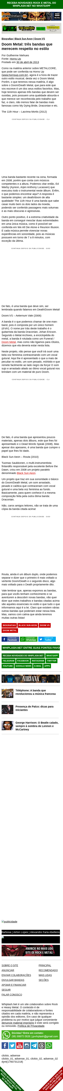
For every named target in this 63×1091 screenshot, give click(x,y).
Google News (23, 666)
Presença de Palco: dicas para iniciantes (34, 708)
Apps (47, 666)
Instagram (38, 661)
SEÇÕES (44, 980)
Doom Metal (9, 342)
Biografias (7, 38)
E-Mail (37, 666)
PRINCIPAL (45, 965)
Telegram (8, 661)
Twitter (51, 661)
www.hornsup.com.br (14, 75)
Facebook (23, 661)
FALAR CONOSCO (12, 994)
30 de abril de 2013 (27, 62)
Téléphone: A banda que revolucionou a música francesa (36, 692)
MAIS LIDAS (45, 975)
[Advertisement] (26, 276)
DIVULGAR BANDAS (13, 980)
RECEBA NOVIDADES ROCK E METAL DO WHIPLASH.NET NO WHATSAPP (31, 4)
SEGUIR (6, 989)
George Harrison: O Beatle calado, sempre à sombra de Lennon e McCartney (37, 726)
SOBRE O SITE (10, 965)
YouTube (8, 666)
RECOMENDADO (48, 970)
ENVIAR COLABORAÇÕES (16, 975)
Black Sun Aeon (24, 38)
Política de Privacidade (31, 1026)
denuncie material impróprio (18, 1022)
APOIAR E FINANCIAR (14, 985)
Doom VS (39, 38)
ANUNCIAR (8, 970)
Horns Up (15, 58)
